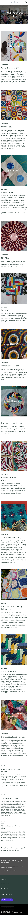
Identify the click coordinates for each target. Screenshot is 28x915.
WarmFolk (5, 911)
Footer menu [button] (5, 883)
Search (14, 911)
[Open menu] (3, 2)
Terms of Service (6, 912)
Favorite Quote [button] (5, 888)
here (17, 850)
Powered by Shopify (17, 912)
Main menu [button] (4, 879)
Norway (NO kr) (7, 907)
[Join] (25, 870)
